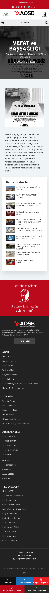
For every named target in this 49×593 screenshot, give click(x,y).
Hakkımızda (7, 356)
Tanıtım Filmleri (9, 465)
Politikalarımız (8, 366)
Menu (26, 22)
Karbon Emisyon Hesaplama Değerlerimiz (20, 384)
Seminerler (7, 454)
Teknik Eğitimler (9, 445)
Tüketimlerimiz (8, 379)
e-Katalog (6, 469)
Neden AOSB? (8, 491)
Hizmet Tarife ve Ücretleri (13, 388)
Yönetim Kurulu (8, 401)
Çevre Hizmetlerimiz (11, 505)
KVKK (24, 573)
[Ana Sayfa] (2, 22)
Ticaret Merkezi (9, 532)
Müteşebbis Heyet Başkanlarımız (16, 423)
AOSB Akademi (8, 436)
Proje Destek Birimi (10, 527)
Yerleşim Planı (8, 370)
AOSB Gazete (8, 474)
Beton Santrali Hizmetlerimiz (14, 509)
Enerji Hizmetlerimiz (10, 500)
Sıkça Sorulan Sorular (11, 375)
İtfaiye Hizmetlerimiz (11, 518)
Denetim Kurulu (9, 405)
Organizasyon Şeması (11, 419)
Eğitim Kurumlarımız (11, 536)
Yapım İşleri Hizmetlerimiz (13, 496)
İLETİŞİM (24, 341)
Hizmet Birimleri (9, 414)
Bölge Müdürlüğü (9, 410)
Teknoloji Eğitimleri (10, 450)
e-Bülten (6, 478)
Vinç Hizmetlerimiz (10, 514)
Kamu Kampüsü (8, 523)
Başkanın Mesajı (9, 361)
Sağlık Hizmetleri (9, 541)
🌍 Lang (31, 7)
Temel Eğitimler (9, 441)
